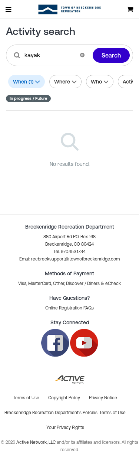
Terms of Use (112, 412)
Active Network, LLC (36, 442)
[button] (82, 55)
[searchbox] (49, 55)
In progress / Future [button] (28, 98)
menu (9, 9)
